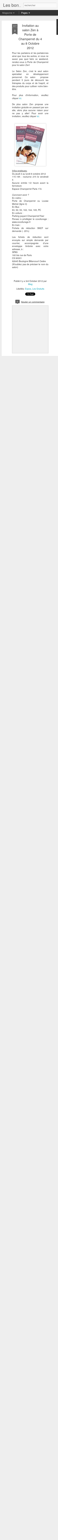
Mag (30, 284)
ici (20, 98)
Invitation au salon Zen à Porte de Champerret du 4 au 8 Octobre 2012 (30, 36)
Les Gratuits (38, 288)
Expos (28, 288)
